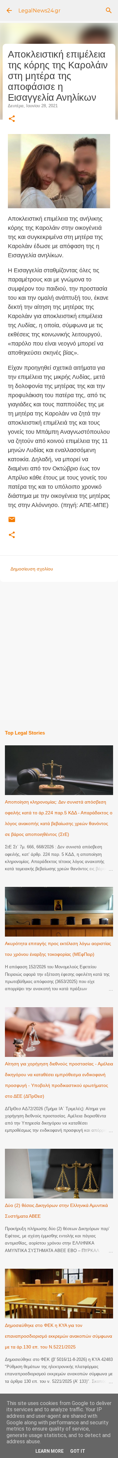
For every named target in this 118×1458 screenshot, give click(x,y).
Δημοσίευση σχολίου (31, 568)
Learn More (49, 1451)
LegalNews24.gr (39, 11)
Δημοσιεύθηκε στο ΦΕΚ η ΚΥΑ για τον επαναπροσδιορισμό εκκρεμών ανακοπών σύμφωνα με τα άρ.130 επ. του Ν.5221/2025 (58, 1336)
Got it (77, 1451)
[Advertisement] (59, 650)
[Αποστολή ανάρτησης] (12, 522)
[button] (12, 119)
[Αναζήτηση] (109, 10)
